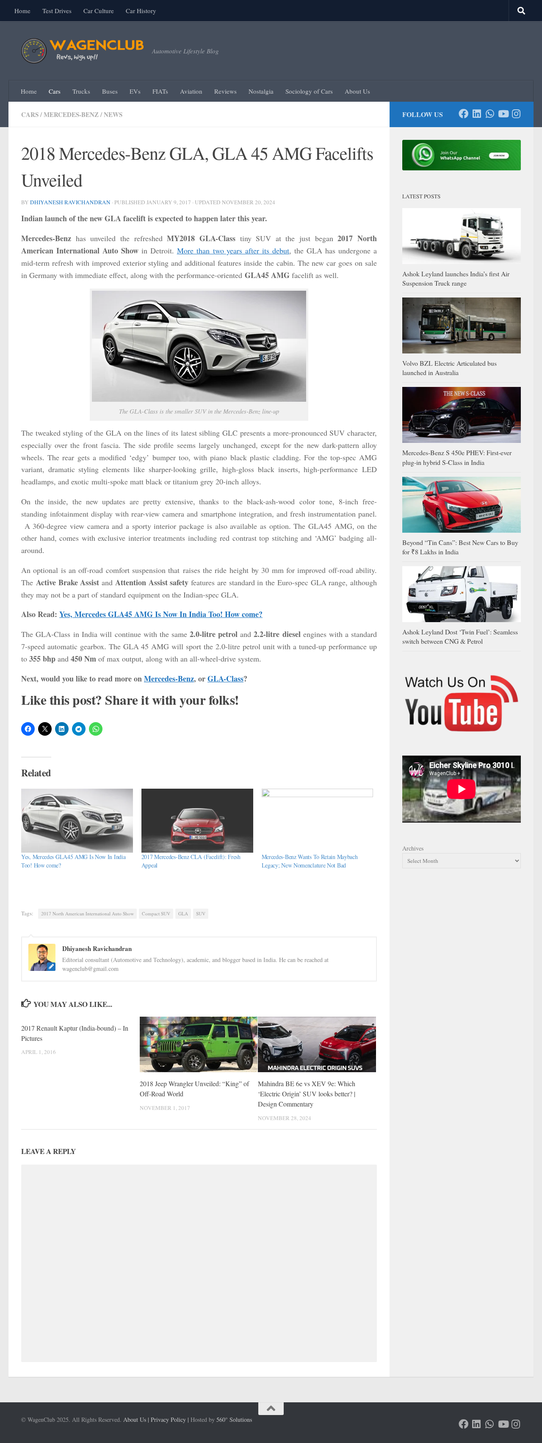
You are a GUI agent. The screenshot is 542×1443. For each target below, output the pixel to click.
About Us (357, 91)
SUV (200, 913)
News (113, 114)
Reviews (225, 91)
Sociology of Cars (309, 91)
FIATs (160, 91)
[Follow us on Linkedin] (476, 114)
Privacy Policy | (170, 1419)
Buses (110, 91)
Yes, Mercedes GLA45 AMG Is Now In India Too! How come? (161, 614)
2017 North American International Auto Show (87, 913)
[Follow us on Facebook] (463, 114)
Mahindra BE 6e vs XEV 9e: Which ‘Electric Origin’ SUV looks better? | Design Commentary (306, 1093)
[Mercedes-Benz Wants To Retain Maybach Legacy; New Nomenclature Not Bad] (317, 821)
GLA (183, 913)
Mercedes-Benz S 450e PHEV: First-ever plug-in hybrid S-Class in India (457, 457)
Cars (55, 91)
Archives (412, 848)
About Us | (136, 1419)
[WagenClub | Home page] (82, 51)
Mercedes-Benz (71, 114)
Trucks (81, 91)
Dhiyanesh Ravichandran (70, 202)
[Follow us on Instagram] (516, 114)
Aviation (191, 91)
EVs (135, 91)
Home (22, 10)
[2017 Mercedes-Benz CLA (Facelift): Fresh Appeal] (197, 821)
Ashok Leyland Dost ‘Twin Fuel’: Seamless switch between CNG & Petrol (460, 636)
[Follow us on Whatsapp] (490, 114)
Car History (141, 10)
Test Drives (57, 10)
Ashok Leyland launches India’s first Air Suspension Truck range (455, 278)
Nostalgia (261, 91)
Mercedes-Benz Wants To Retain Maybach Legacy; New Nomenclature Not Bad (310, 861)
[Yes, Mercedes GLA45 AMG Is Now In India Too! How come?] (77, 821)
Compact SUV (156, 913)
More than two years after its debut (233, 250)
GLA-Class (225, 678)
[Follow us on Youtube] (503, 114)
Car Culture (98, 10)
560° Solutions (234, 1419)
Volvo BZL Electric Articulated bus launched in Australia (449, 368)
